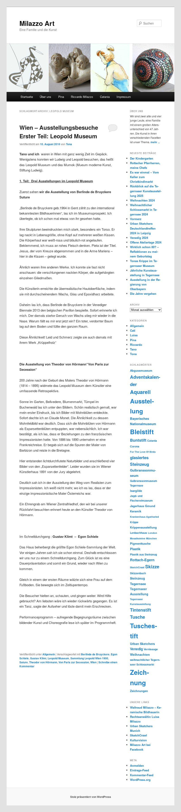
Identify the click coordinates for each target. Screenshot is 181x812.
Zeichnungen (139, 691)
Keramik (135, 511)
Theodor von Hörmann (43, 662)
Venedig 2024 (139, 238)
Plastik (135, 548)
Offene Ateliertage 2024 (145, 242)
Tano (133, 349)
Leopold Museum (58, 658)
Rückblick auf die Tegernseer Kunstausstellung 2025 (145, 191)
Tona (69, 144)
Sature (23, 662)
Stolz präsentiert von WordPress (90, 797)
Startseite (27, 97)
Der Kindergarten (141, 158)
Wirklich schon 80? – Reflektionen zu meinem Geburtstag (144, 251)
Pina (61, 97)
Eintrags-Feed (139, 770)
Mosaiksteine (137, 538)
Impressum (124, 97)
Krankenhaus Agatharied (144, 516)
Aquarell (140, 392)
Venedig (136, 649)
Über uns (45, 97)
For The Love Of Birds (143, 451)
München (151, 538)
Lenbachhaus (138, 533)
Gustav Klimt (38, 658)
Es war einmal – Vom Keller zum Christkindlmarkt (144, 177)
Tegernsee (138, 583)
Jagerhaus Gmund (142, 506)
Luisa (134, 335)
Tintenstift (140, 610)
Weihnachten (140, 654)
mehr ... (155, 142)
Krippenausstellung (143, 527)
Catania (105, 97)
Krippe (134, 522)
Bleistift (142, 431)
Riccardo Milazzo (82, 97)
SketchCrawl (137, 567)
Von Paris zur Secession (73, 662)
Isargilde (136, 491)
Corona (134, 446)
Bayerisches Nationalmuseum (143, 421)
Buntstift (138, 440)
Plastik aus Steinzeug (143, 554)
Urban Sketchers (142, 643)
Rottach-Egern (142, 559)
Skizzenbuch (138, 573)
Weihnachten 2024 (142, 200)
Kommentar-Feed (141, 775)
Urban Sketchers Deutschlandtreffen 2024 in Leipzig (143, 228)
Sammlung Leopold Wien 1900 (89, 658)
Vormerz (135, 219)
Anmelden (137, 765)
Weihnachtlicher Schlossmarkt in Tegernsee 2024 (143, 209)
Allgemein (48, 654)
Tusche (137, 617)
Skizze (152, 566)
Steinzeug (137, 578)
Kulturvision (138, 740)
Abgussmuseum (141, 370)
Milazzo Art (37, 23)
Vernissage (151, 649)
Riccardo (136, 344)
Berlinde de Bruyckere (95, 654)
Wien (93, 662)
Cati (132, 330)
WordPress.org (140, 780)
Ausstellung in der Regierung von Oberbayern (145, 284)
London (152, 532)
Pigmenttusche (140, 543)
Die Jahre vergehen (143, 293)
